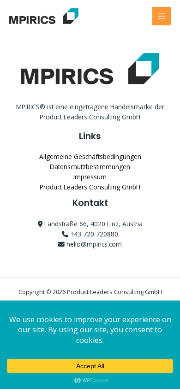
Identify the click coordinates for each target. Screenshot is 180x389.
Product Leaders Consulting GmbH (90, 187)
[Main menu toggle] (161, 16)
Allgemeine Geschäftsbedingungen (90, 156)
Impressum (90, 176)
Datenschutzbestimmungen (90, 166)
